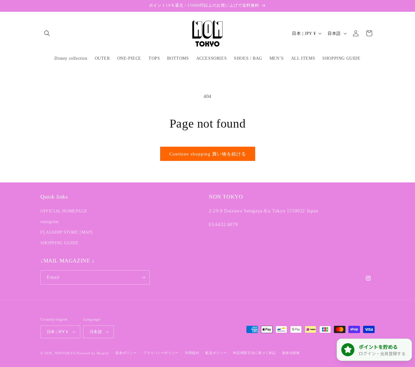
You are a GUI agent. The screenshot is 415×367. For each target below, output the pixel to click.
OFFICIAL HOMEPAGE (63, 211)
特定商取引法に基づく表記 (254, 353)
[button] (47, 33)
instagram (49, 221)
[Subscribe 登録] (142, 277)
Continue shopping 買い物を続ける (207, 154)
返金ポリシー (126, 353)
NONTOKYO (66, 353)
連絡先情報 (291, 353)
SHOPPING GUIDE (59, 243)
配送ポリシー (216, 353)
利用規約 (192, 353)
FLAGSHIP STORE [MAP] (66, 232)
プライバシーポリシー (161, 353)
